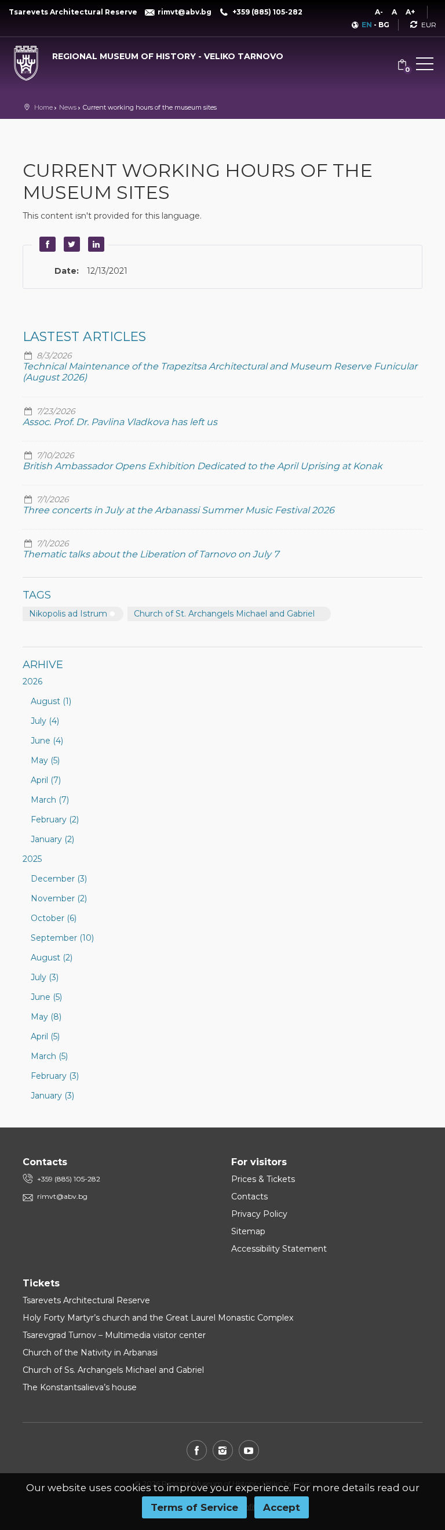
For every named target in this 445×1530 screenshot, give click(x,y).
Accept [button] (281, 1507)
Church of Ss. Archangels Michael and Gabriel (113, 1370)
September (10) (62, 938)
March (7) (50, 800)
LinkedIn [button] (94, 244)
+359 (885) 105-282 (68, 1178)
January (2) (52, 839)
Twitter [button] (70, 244)
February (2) (55, 819)
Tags (37, 595)
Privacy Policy (259, 1214)
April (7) (46, 780)
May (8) (46, 1016)
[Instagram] (223, 1450)
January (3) (52, 1095)
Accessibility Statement (279, 1248)
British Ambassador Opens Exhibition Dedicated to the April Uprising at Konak (202, 466)
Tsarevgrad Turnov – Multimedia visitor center (114, 1335)
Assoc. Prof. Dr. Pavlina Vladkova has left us (120, 421)
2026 (32, 681)
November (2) (59, 898)
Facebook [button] (46, 244)
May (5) (45, 760)
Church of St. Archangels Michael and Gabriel (224, 613)
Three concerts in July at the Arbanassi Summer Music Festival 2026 (178, 510)
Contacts (249, 1196)
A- (379, 12)
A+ (410, 12)
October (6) (53, 918)
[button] (424, 66)
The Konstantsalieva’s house (80, 1387)
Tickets (41, 1283)
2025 (32, 859)
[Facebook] (197, 1450)
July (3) (45, 977)
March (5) (49, 1056)
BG (383, 24)
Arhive (43, 664)
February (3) (55, 1076)
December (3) (59, 878)
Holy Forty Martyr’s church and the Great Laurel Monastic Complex (158, 1318)
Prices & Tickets (263, 1179)
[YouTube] (249, 1450)
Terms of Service (194, 1507)
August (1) (51, 701)
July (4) (45, 721)
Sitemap (248, 1231)
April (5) (45, 1036)
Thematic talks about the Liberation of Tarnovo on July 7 (151, 554)
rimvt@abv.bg (62, 1196)
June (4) (47, 740)
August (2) (51, 957)
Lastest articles (84, 337)
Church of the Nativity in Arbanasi (90, 1352)
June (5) (46, 997)
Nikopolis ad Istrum (68, 613)
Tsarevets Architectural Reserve (86, 1300)
